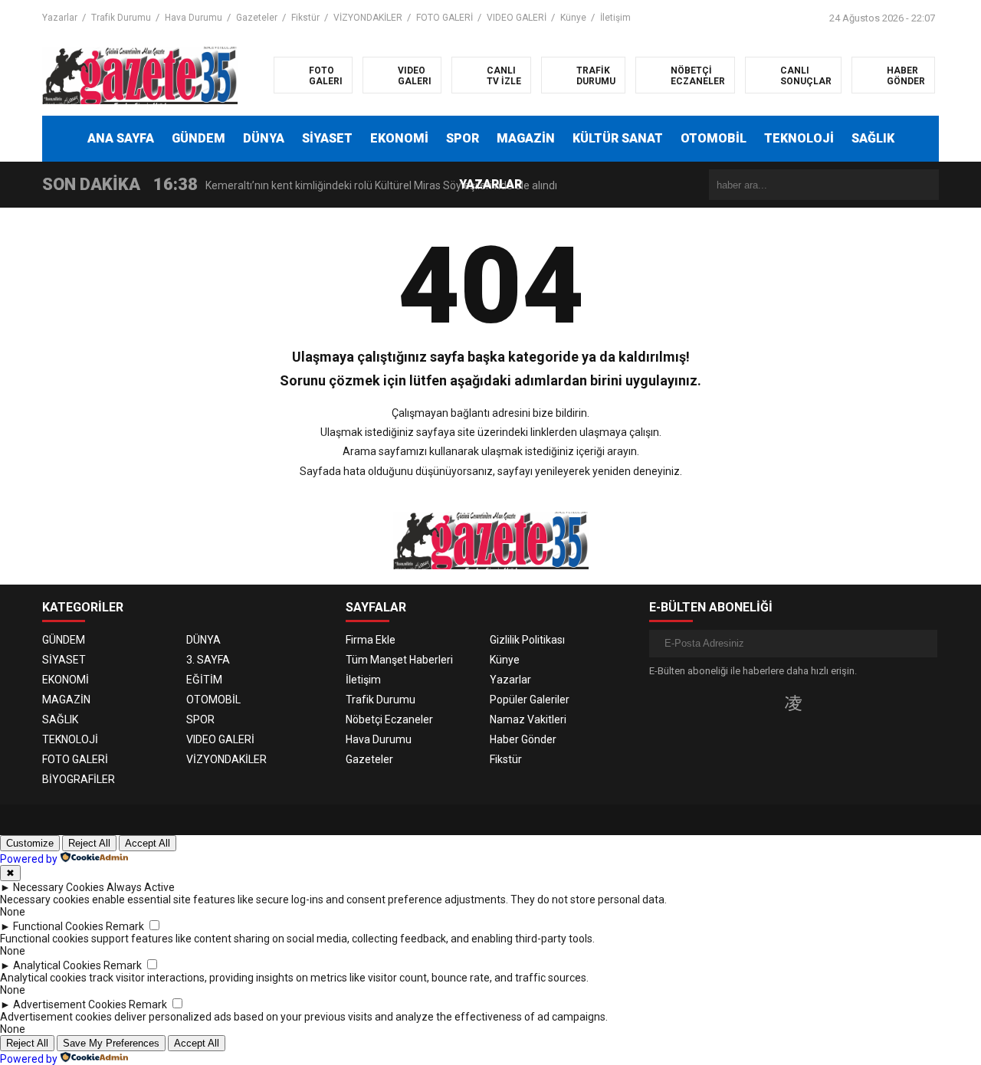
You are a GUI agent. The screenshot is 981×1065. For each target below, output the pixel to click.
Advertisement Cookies (69, 1004)
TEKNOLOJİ (799, 138)
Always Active (141, 887)
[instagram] (793, 702)
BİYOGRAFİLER (78, 779)
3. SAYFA (208, 660)
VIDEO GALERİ (516, 17)
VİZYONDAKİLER (367, 17)
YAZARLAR (490, 184)
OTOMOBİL (713, 138)
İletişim (615, 17)
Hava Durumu (193, 17)
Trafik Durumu (121, 17)
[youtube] (818, 702)
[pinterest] (841, 702)
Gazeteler (256, 17)
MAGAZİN (526, 138)
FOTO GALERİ (444, 17)
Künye (573, 17)
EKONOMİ (399, 138)
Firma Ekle (370, 640)
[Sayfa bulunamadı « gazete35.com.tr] (140, 74)
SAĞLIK (872, 138)
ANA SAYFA (120, 138)
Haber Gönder (523, 739)
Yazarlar (59, 17)
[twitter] (768, 702)
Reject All (89, 843)
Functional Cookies (58, 926)
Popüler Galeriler (529, 699)
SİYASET (327, 138)
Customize (30, 843)
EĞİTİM (204, 679)
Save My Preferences (111, 1043)
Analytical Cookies (57, 965)
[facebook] (745, 702)
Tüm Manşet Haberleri (399, 660)
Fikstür (305, 17)
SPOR (462, 138)
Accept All (147, 843)
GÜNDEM (198, 138)
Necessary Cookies (58, 887)
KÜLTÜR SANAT (618, 138)
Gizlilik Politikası (527, 640)
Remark (125, 926)
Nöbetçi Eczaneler (389, 719)
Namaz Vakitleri (528, 719)
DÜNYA (263, 138)
